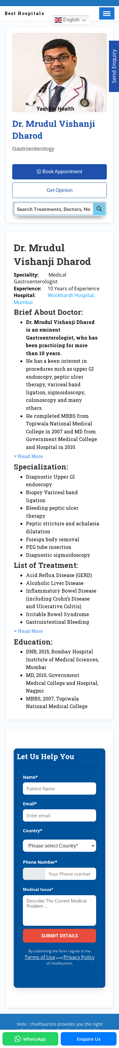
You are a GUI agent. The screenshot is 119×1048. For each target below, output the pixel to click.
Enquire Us (89, 1039)
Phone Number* (40, 862)
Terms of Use (40, 957)
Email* (30, 804)
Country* (32, 830)
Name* (30, 777)
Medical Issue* (38, 889)
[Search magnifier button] (99, 209)
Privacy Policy (79, 957)
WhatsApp (34, 1039)
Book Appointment (61, 171)
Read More (30, 456)
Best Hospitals (24, 13)
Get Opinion (60, 190)
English (71, 19)
